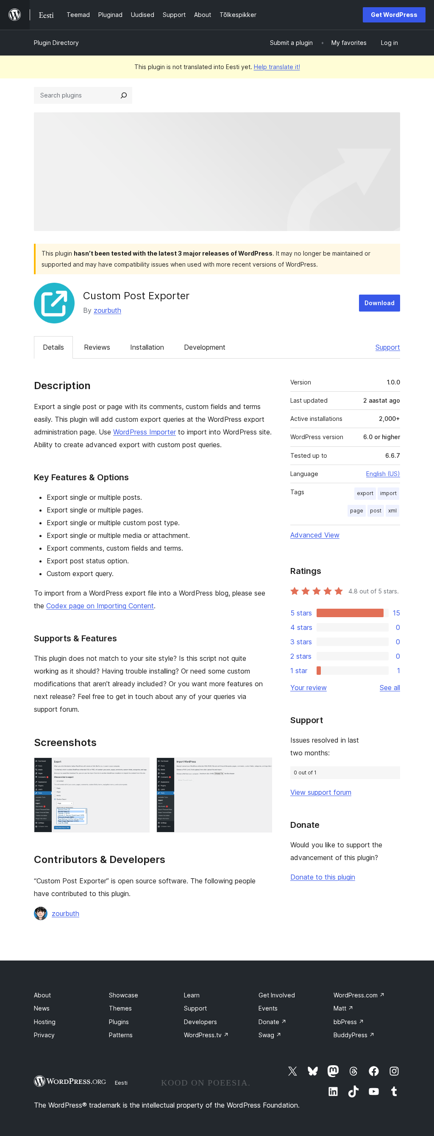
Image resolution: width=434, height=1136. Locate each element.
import (388, 493)
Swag (270, 1035)
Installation (147, 347)
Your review (308, 687)
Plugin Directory (56, 42)
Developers (200, 1021)
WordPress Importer (144, 432)
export (365, 493)
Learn (192, 995)
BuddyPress (354, 1035)
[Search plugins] (123, 95)
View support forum (320, 792)
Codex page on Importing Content (100, 605)
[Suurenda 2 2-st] (260, 769)
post (375, 510)
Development (204, 347)
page (356, 510)
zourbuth (107, 310)
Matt (343, 1008)
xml (392, 510)
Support (388, 347)
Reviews (97, 347)
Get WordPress (394, 14)
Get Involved (277, 995)
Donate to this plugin (322, 877)
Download (379, 302)
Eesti (121, 1082)
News (42, 1008)
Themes (120, 1008)
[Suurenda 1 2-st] (138, 769)
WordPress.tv (206, 1035)
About (42, 995)
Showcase (123, 995)
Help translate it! (277, 66)
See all (390, 687)
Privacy (44, 1035)
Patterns (121, 1035)
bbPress (349, 1021)
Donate (273, 1021)
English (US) (383, 473)
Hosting (45, 1021)
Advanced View (314, 535)
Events (268, 1008)
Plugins (119, 1021)
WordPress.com (359, 995)
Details (53, 347)
